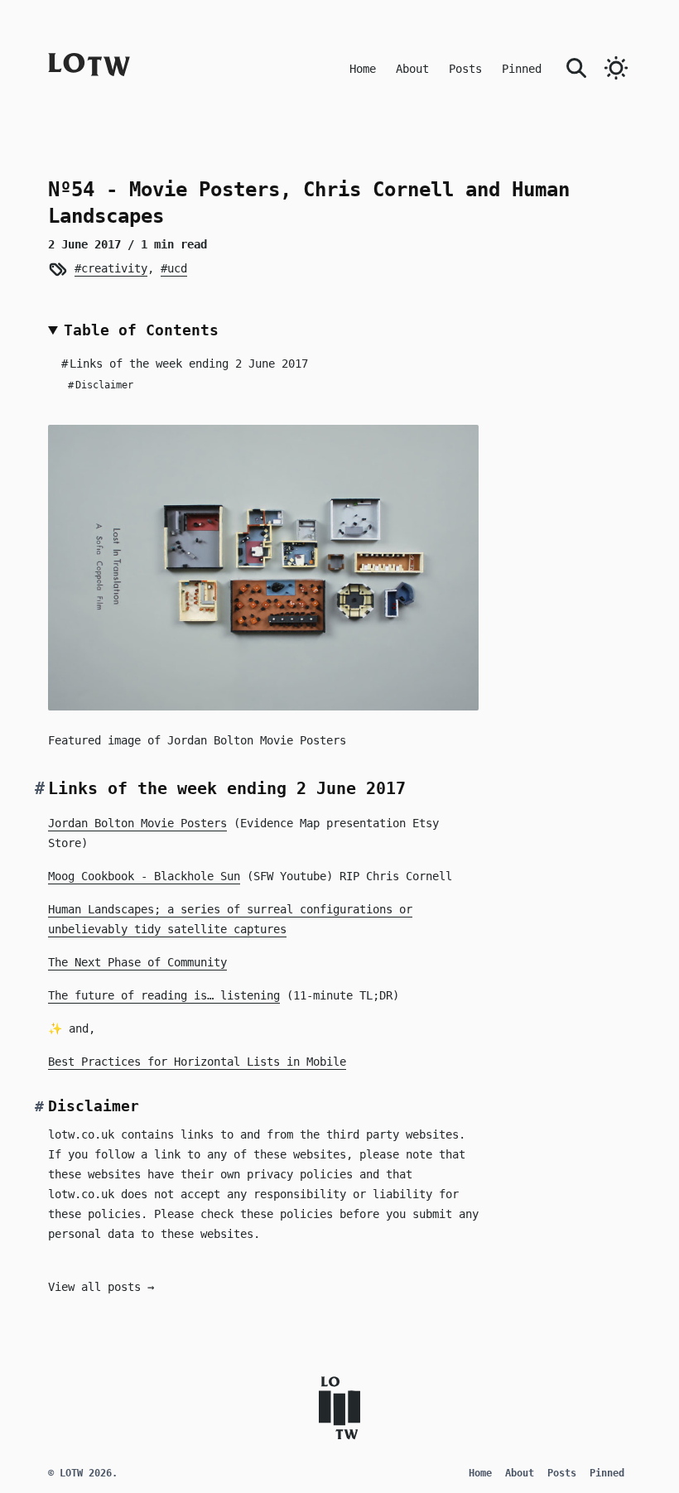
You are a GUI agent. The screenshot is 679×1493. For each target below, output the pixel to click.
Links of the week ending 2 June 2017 (184, 363)
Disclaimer (100, 385)
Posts (465, 68)
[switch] (616, 68)
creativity (113, 268)
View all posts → (101, 1286)
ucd (176, 268)
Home (362, 68)
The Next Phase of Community (137, 962)
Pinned (522, 68)
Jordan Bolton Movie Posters (137, 823)
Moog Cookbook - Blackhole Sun (144, 876)
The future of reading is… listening (164, 995)
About (412, 68)
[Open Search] (576, 66)
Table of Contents (141, 330)
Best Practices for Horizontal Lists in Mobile (197, 1061)
